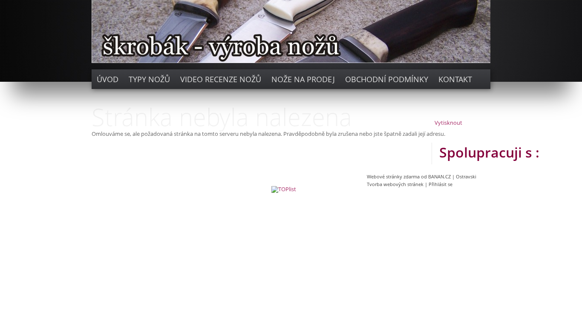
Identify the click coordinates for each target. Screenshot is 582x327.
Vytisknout (448, 123)
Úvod (107, 79)
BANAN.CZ (439, 176)
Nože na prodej (303, 79)
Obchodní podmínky (386, 79)
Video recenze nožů (220, 79)
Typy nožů (149, 79)
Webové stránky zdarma (393, 176)
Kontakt (455, 79)
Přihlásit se (440, 184)
